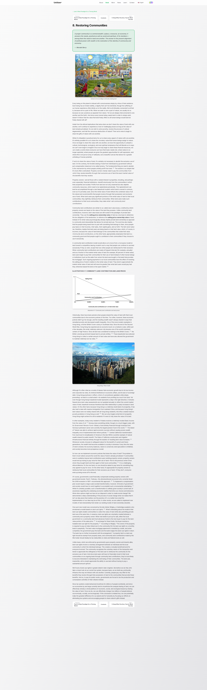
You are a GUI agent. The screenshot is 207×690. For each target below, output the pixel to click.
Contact (132, 2)
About (101, 2)
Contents (103, 18)
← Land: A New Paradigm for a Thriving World (84, 11)
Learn (125, 2)
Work (113, 2)
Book (107, 2)
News (119, 2)
